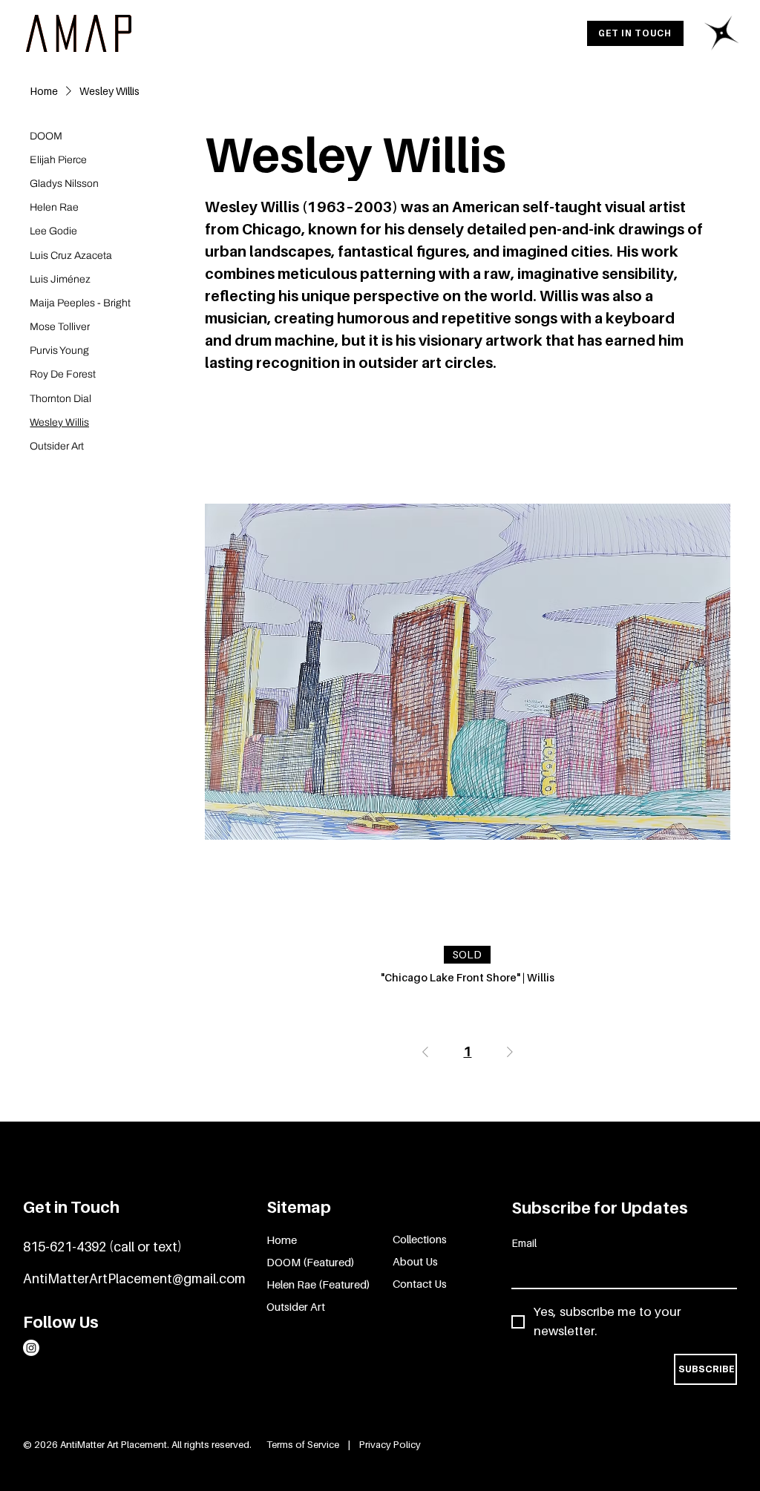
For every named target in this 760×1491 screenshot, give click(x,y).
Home (281, 1239)
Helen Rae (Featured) (318, 1284)
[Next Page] (510, 1052)
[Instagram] (31, 1348)
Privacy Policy (390, 1444)
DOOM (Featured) (310, 1261)
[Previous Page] (425, 1052)
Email (524, 1243)
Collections (420, 1238)
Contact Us (420, 1283)
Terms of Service (303, 1444)
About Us (415, 1261)
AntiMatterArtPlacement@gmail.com (134, 1278)
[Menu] (722, 33)
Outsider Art (295, 1306)
